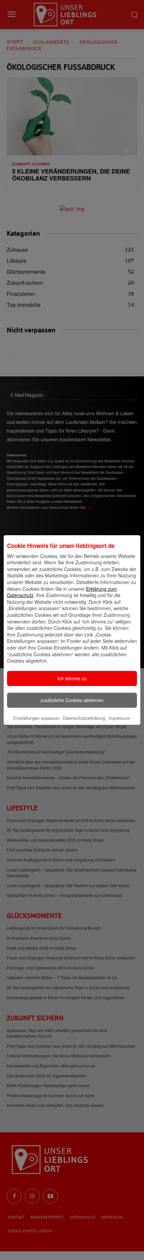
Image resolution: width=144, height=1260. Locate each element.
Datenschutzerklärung (84, 718)
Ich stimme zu (72, 678)
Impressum (119, 718)
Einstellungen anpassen (36, 718)
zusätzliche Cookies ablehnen (72, 700)
